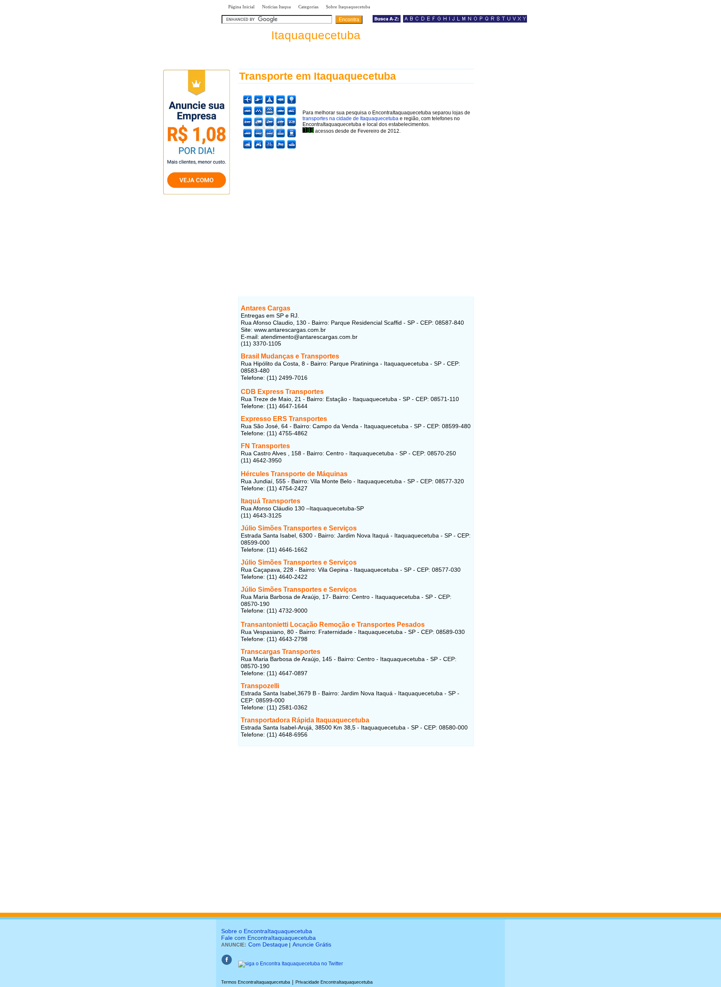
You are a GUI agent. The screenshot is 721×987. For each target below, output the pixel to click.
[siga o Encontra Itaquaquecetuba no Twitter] (290, 964)
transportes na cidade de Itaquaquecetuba (350, 118)
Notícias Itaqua (276, 6)
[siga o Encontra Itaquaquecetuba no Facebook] (226, 964)
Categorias (308, 6)
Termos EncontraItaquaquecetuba (255, 981)
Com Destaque (268, 944)
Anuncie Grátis (311, 944)
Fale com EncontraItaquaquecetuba (268, 937)
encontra (292, 35)
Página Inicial (241, 6)
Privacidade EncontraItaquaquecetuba (334, 981)
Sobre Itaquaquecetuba (348, 6)
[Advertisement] (356, 211)
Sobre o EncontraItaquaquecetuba (266, 931)
